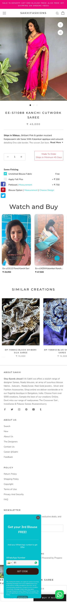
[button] (9, 562)
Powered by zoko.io (22, 596)
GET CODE (22, 571)
